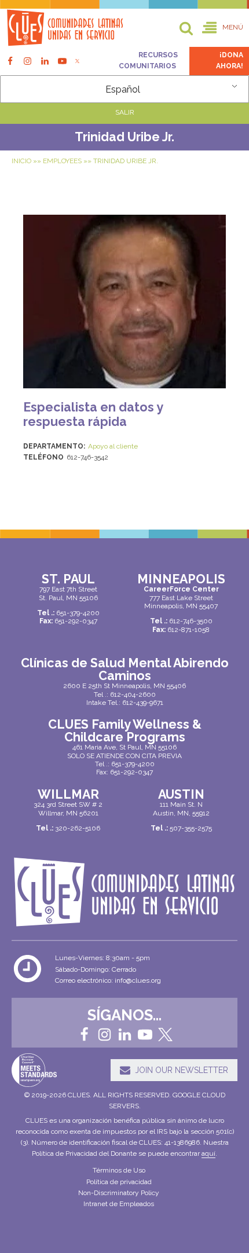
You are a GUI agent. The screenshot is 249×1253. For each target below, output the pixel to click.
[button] (222, 28)
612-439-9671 (142, 703)
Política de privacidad (119, 1182)
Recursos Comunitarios (148, 60)
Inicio (21, 161)
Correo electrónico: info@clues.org (108, 980)
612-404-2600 (133, 694)
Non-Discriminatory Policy (118, 1193)
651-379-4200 (133, 764)
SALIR (124, 112)
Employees (62, 161)
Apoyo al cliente (113, 446)
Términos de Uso (119, 1170)
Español (122, 89)
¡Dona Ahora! (229, 60)
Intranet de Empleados (118, 1204)
